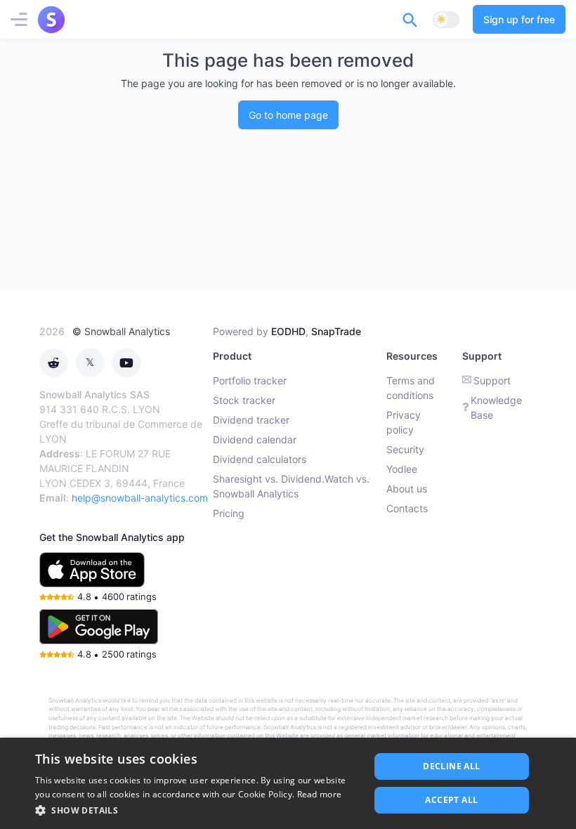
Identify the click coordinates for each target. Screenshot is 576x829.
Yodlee (401, 469)
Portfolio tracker (250, 380)
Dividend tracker (251, 420)
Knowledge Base (496, 407)
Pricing (228, 513)
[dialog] (288, 783)
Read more (319, 794)
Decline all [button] (451, 766)
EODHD (288, 331)
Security (405, 449)
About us (406, 489)
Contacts (407, 508)
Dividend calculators (259, 459)
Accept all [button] (451, 800)
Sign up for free (519, 19)
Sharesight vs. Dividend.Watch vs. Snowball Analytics (291, 486)
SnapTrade (336, 331)
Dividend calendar (254, 439)
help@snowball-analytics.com (140, 498)
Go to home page (288, 115)
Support (492, 380)
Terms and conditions (410, 387)
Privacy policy (403, 422)
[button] (197, 810)
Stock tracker (244, 400)
